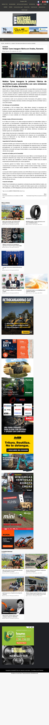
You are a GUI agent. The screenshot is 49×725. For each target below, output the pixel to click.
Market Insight (24, 9)
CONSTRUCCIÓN (29, 567)
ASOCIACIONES (12, 4)
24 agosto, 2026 (13, 224)
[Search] (46, 39)
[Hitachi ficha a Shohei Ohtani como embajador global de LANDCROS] (13, 606)
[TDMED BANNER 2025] (17, 406)
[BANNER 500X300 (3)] (17, 482)
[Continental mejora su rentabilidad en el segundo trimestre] (36, 281)
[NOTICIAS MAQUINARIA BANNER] (17, 520)
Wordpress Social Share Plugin (18, 673)
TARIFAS (10, 7)
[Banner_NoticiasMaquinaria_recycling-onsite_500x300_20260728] (17, 444)
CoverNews (33, 670)
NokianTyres (22, 191)
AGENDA (5, 7)
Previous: (12, 196)
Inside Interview (34, 7)
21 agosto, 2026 (13, 247)
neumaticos (7, 191)
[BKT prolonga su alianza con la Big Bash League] (13, 281)
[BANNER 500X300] (18, 655)
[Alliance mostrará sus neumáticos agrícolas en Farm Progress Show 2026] (13, 235)
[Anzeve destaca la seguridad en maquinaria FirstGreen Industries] (36, 561)
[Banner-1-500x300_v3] (17, 539)
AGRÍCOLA (4, 218)
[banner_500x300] (17, 348)
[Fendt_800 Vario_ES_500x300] (17, 386)
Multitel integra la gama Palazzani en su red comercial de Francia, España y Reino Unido (36, 593)
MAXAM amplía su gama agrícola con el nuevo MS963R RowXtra (35, 222)
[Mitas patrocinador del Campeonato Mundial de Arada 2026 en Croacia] (13, 212)
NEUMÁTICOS (5, 46)
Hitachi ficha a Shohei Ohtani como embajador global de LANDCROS (10, 616)
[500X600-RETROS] (17, 315)
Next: (36, 195)
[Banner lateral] (17, 501)
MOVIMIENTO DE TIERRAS (11, 287)
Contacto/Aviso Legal (18, 7)
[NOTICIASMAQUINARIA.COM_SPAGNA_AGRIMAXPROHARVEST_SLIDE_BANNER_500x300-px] (17, 367)
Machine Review (42, 7)
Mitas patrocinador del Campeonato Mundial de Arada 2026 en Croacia (11, 222)
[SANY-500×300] (17, 425)
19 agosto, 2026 (13, 270)
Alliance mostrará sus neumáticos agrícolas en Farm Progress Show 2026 (12, 245)
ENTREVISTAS (32, 4)
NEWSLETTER (5, 4)
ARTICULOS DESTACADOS (22, 4)
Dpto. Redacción (6, 51)
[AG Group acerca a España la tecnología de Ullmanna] (13, 584)
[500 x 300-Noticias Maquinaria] (18, 635)
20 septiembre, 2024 (14, 51)
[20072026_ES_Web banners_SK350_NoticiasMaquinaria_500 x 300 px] (17, 463)
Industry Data (26, 7)
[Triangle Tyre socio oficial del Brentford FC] (13, 258)
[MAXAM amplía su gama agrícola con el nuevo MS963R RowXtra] (36, 212)
